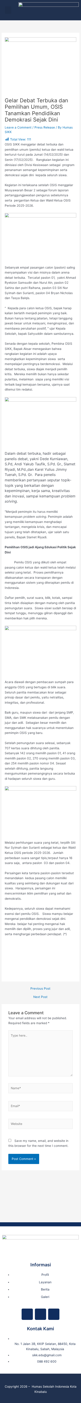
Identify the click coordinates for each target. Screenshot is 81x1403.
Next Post (40, 997)
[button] (8, 10)
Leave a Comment (18, 127)
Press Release (44, 127)
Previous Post (40, 988)
